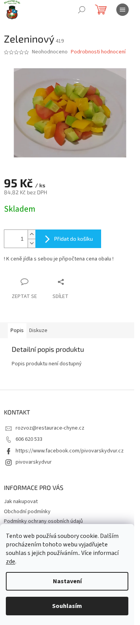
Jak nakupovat (21, 501)
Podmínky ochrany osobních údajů (43, 521)
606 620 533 (29, 439)
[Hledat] (81, 9)
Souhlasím (67, 606)
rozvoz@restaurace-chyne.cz (50, 428)
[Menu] (122, 9)
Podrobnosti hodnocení (98, 52)
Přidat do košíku (73, 238)
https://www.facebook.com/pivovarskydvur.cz (70, 451)
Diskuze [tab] (38, 330)
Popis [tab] (17, 330)
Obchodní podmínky (27, 511)
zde (10, 561)
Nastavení (67, 581)
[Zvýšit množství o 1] (31, 234)
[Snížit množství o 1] (31, 243)
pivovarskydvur (34, 462)
